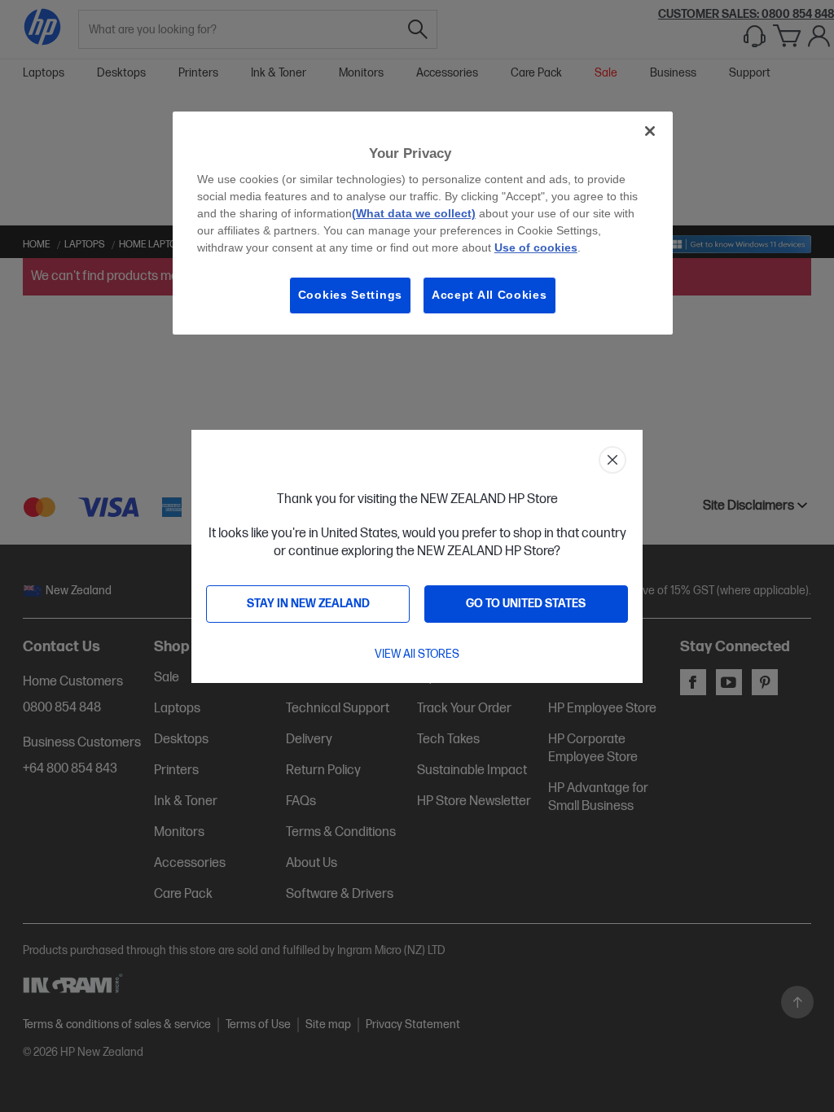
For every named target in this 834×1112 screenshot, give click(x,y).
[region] (423, 223)
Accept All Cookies (489, 294)
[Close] (650, 131)
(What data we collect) (414, 213)
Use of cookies (535, 247)
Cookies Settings (350, 294)
